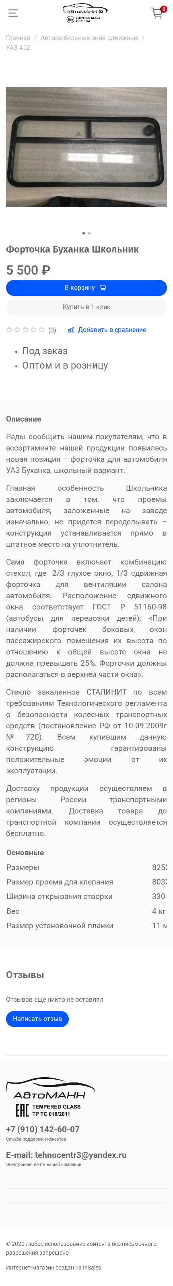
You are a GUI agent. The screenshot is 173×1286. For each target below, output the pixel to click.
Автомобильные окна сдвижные (89, 38)
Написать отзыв (37, 1019)
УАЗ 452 (18, 47)
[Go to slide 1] (83, 233)
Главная (18, 38)
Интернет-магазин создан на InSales (53, 1267)
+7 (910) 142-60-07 (43, 1129)
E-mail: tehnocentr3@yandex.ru (66, 1155)
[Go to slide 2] (89, 233)
